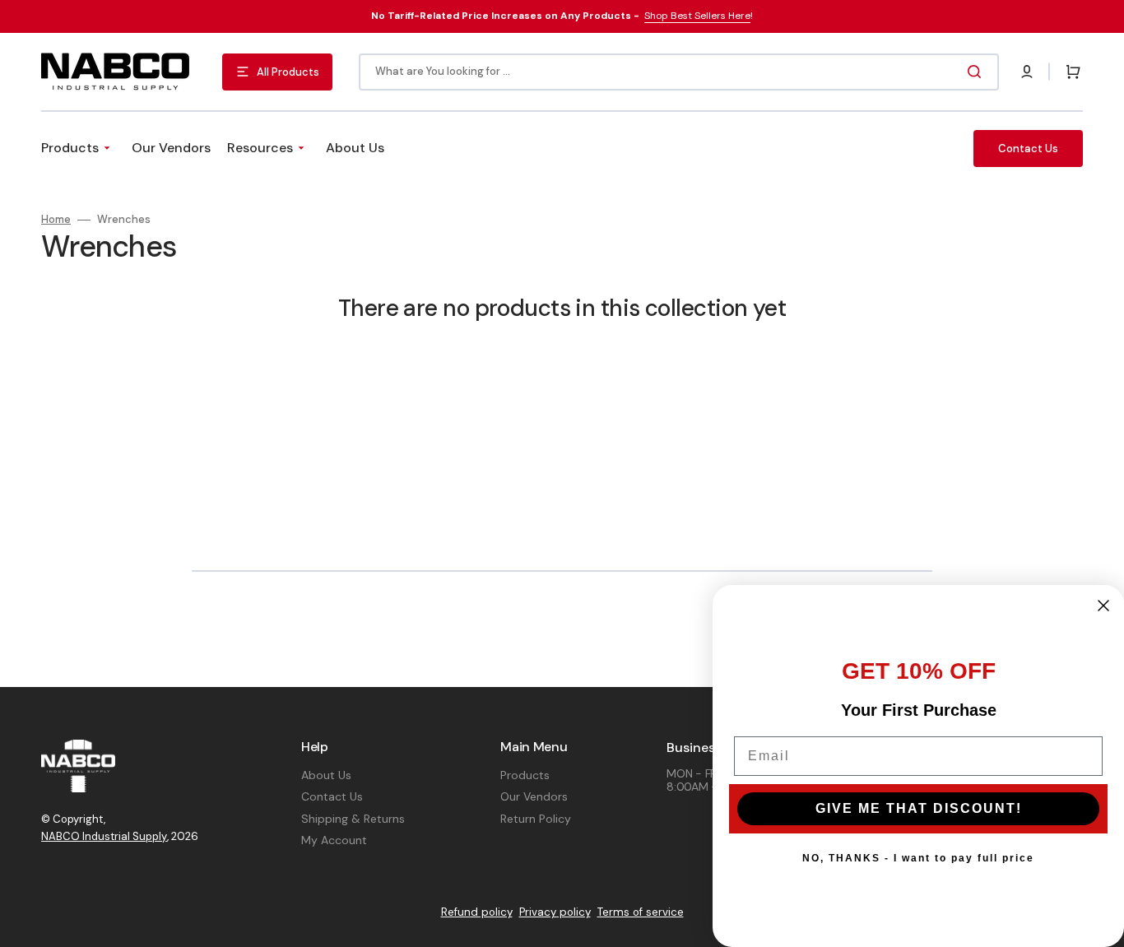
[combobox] (679, 72)
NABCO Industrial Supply (104, 836)
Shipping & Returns (353, 818)
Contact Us (332, 796)
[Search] (977, 71)
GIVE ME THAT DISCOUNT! (918, 808)
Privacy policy (555, 912)
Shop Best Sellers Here (697, 15)
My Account (334, 840)
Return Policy (535, 818)
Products (525, 775)
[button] (1027, 71)
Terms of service (640, 912)
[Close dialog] (1103, 605)
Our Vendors (534, 796)
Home (56, 219)
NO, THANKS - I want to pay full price (918, 858)
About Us (326, 775)
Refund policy (477, 912)
